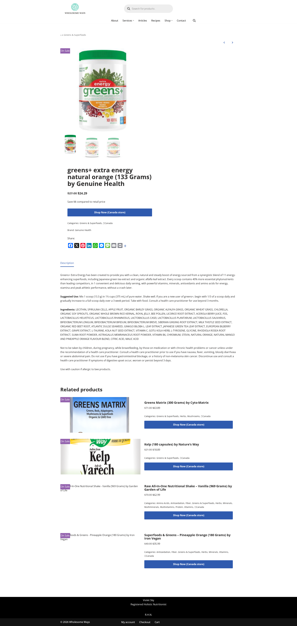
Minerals (227, 503)
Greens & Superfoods (75, 34)
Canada (108, 223)
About (114, 20)
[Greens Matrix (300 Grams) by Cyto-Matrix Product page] (100, 415)
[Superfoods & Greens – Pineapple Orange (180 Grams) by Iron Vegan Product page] (100, 551)
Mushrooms (193, 416)
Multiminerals (151, 507)
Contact (181, 20)
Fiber (188, 503)
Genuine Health (83, 230)
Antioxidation (177, 503)
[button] (133, 20)
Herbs (183, 416)
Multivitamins (167, 507)
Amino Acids (163, 503)
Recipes (155, 20)
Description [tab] (67, 263)
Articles (142, 20)
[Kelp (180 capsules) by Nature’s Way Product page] (100, 456)
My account (128, 622)
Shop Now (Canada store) (109, 212)
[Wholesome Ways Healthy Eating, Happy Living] (75, 9)
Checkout (144, 622)
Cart (157, 622)
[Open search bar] (194, 20)
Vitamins (188, 507)
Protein (179, 507)
